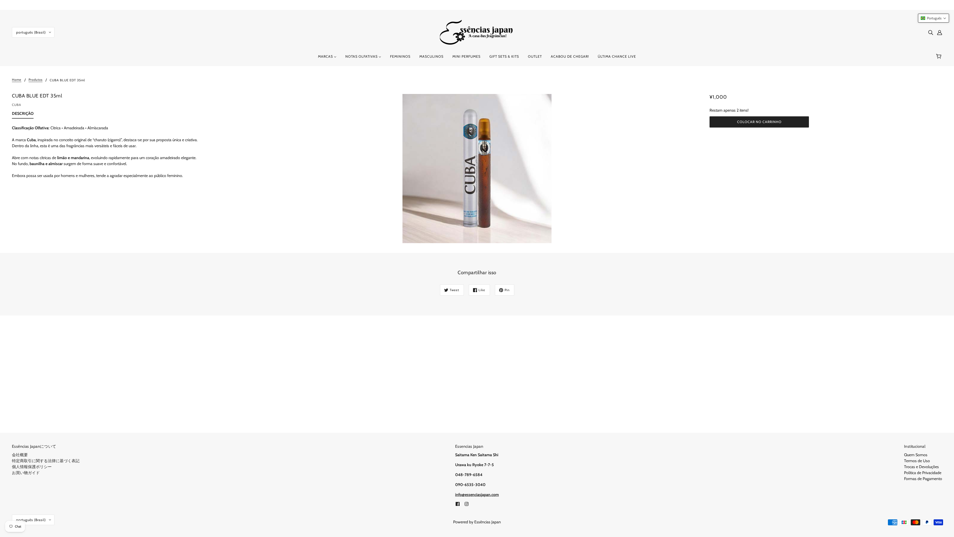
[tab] (23, 115)
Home (16, 80)
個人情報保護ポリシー (32, 466)
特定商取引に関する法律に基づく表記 (46, 460)
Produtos (35, 80)
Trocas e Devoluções (921, 466)
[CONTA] (939, 32)
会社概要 (20, 454)
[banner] (477, 32)
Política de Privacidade (922, 472)
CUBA (16, 105)
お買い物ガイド (26, 472)
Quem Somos (915, 454)
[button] (933, 18)
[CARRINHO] (939, 56)
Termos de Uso (917, 460)
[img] (930, 32)
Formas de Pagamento (923, 478)
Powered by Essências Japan (477, 522)
